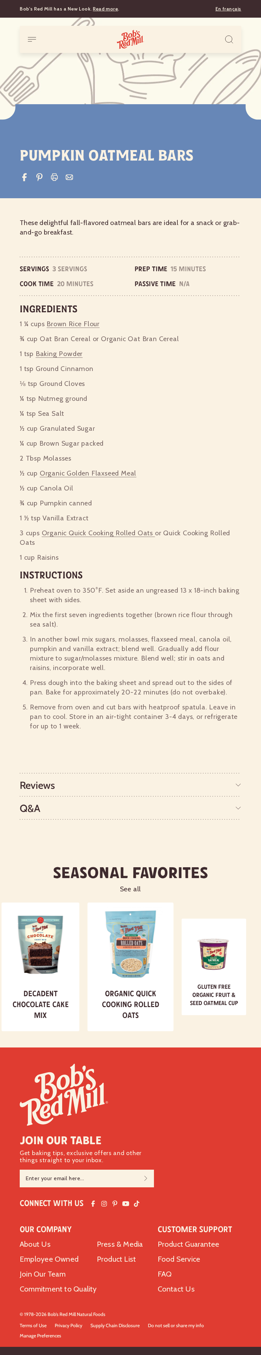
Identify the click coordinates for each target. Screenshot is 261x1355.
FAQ (165, 1274)
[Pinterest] (39, 177)
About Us (35, 1244)
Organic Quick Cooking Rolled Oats (98, 533)
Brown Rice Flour (73, 324)
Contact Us (176, 1289)
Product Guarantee (189, 1244)
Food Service (179, 1259)
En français (228, 9)
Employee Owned (49, 1259)
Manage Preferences (40, 1336)
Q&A (30, 808)
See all (130, 889)
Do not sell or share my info (176, 1325)
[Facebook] (24, 177)
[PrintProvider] (54, 177)
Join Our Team (43, 1274)
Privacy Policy (68, 1325)
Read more (105, 9)
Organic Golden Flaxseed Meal (88, 473)
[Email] (69, 177)
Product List (116, 1259)
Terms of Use (33, 1325)
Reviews (37, 785)
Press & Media (120, 1244)
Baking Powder (59, 354)
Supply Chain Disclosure (115, 1325)
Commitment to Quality (58, 1289)
